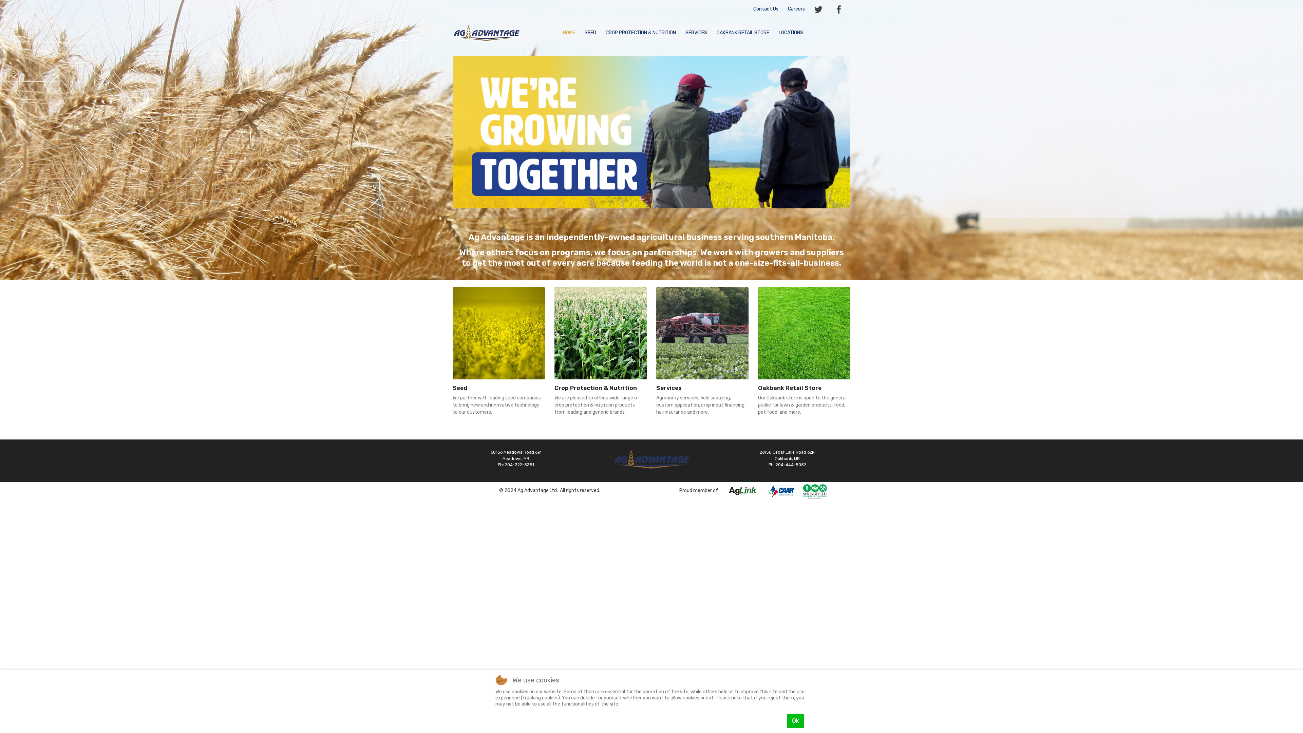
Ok (795, 721)
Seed (460, 387)
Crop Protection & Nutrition (595, 387)
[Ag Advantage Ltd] (487, 32)
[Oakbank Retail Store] (804, 333)
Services (669, 387)
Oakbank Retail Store (790, 387)
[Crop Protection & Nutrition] (600, 333)
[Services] (702, 333)
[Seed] (499, 333)
